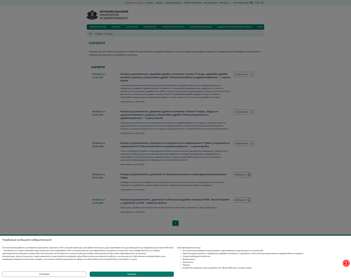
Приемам (131, 274)
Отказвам (44, 274)
